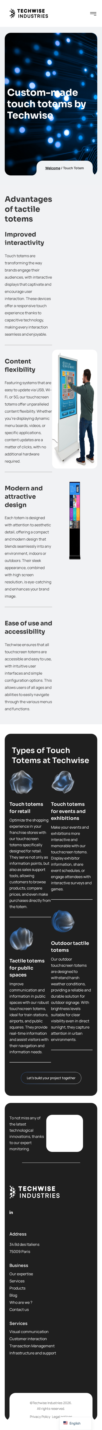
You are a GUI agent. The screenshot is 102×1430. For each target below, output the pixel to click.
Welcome (52, 168)
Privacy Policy (40, 1416)
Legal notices (62, 1416)
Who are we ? (20, 1302)
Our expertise (21, 1273)
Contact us (19, 1309)
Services (16, 1281)
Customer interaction (28, 1338)
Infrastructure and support (32, 1353)
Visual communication (29, 1331)
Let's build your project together (51, 1078)
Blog (13, 1295)
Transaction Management (32, 1345)
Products (17, 1288)
